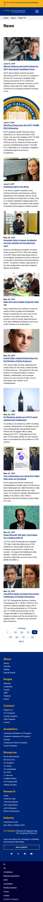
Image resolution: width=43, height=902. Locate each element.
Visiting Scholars (10, 785)
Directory (7, 683)
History (6, 663)
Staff (5, 693)
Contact (7, 722)
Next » (22, 641)
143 (32, 637)
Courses (7, 739)
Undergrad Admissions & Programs (17, 733)
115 (15, 632)
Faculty (6, 690)
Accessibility (8, 884)
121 (23, 637)
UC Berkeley (8, 872)
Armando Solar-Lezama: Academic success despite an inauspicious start (20, 243)
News (13, 18)
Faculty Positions (10, 716)
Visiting (6, 669)
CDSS (6, 880)
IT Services (8, 775)
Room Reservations (11, 756)
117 (28, 632)
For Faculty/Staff (10, 782)
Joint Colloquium (10, 808)
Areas (6, 795)
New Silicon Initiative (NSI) (14, 825)
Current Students (10, 746)
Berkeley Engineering (11, 876)
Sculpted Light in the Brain (16, 187)
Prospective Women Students (15, 743)
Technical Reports (11, 802)
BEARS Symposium (11, 811)
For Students (9, 763)
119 (10, 637)
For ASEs (7, 772)
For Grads (7, 766)
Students (7, 696)
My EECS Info (9, 760)
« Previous (22, 628)
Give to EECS (21, 847)
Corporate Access (11, 822)
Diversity (7, 666)
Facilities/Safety (10, 778)
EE (4, 864)
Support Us (8, 710)
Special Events (9, 672)
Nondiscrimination (10, 887)
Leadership (8, 686)
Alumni (6, 699)
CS (5, 868)
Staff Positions (9, 719)
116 (21, 632)
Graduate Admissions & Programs (17, 736)
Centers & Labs (10, 799)
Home (6, 18)
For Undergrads (10, 769)
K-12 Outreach (9, 713)
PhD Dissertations (11, 805)
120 (16, 637)
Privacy (6, 891)
